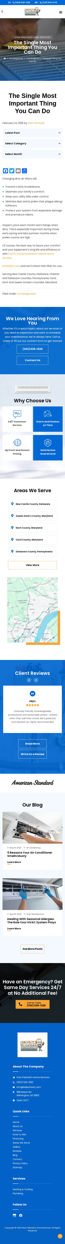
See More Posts (32, 949)
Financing (18, 1138)
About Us (18, 1126)
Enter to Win (19, 1134)
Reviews (17, 1151)
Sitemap (17, 1167)
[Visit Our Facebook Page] (20, 1215)
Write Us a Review (32, 754)
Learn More (14, 862)
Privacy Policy (20, 1163)
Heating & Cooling (23, 1189)
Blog (15, 1155)
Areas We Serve (21, 1142)
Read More (32, 744)
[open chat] (58, 1237)
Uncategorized (16, 58)
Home (16, 1122)
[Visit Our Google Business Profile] (14, 1215)
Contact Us (32, 360)
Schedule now (11, 266)
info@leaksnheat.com (29, 1087)
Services (17, 1130)
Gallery (16, 1146)
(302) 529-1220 (22, 2)
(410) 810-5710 (49, 2)
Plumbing (18, 1193)
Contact (17, 1159)
